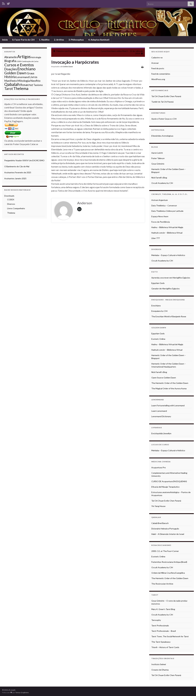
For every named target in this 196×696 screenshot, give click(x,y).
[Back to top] (189, 689)
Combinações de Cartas (30, 61)
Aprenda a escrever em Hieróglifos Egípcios (170, 277)
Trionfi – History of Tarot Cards (165, 647)
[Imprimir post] (142, 67)
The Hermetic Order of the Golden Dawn (169, 383)
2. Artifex (59, 39)
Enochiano (26, 68)
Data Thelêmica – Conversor (164, 205)
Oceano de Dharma (160, 670)
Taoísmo (38, 84)
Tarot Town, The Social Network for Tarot (170, 636)
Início (5, 39)
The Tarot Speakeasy (160, 642)
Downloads (9, 196)
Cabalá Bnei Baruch (160, 523)
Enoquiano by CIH (159, 311)
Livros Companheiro (16, 208)
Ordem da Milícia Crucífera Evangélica (168, 573)
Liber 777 (155, 238)
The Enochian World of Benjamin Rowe (168, 316)
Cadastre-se (157, 57)
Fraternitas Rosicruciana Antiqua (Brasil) (169, 562)
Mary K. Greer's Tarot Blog (163, 609)
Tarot (8, 88)
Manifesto (10, 80)
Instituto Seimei (158, 664)
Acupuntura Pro (158, 467)
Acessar (155, 63)
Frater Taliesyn (158, 158)
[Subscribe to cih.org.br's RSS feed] (3, 3)
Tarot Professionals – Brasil (163, 631)
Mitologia (23, 80)
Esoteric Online (158, 339)
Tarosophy (156, 620)
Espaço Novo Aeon (159, 216)
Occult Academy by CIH (162, 183)
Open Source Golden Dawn (163, 377)
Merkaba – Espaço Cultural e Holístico (168, 255)
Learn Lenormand (159, 411)
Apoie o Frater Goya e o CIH (163, 119)
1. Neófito (44, 39)
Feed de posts (157, 68)
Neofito (35, 80)
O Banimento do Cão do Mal (16, 166)
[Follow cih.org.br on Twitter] (8, 3)
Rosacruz (26, 85)
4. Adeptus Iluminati (98, 39)
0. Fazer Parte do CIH (23, 39)
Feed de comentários (160, 74)
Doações (10, 69)
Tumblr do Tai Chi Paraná (162, 101)
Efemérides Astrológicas (162, 136)
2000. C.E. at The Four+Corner (165, 551)
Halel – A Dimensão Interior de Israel (167, 534)
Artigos (24, 56)
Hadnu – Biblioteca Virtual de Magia (167, 227)
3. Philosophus (76, 39)
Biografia (10, 61)
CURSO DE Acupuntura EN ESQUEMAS (169, 481)
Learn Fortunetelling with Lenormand (168, 405)
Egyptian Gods (158, 283)
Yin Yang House (158, 506)
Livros (33, 77)
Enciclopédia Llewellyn (161, 433)
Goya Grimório (157, 163)
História (10, 77)
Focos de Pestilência (160, 222)
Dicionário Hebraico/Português (165, 528)
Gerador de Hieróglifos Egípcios (165, 288)
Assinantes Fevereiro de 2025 (17, 172)
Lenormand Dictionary (161, 416)
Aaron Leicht (157, 153)
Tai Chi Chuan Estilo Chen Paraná (166, 96)
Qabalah (12, 84)
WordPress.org (158, 79)
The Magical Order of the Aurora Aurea (169, 388)
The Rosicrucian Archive (162, 583)
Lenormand (22, 77)
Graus (30, 73)
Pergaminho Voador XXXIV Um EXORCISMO (24, 160)
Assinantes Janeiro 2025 (15, 178)
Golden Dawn (68, 66)
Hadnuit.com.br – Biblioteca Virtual (166, 232)
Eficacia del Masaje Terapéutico (165, 487)
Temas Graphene (22, 692)
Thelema (20, 88)
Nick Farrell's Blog (159, 177)
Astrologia (36, 57)
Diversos (11, 204)
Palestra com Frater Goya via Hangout (73, 51)
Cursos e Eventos (19, 64)
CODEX (19, 61)
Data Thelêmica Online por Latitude (167, 211)
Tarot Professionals (160, 625)
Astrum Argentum (159, 200)
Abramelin (10, 57)
